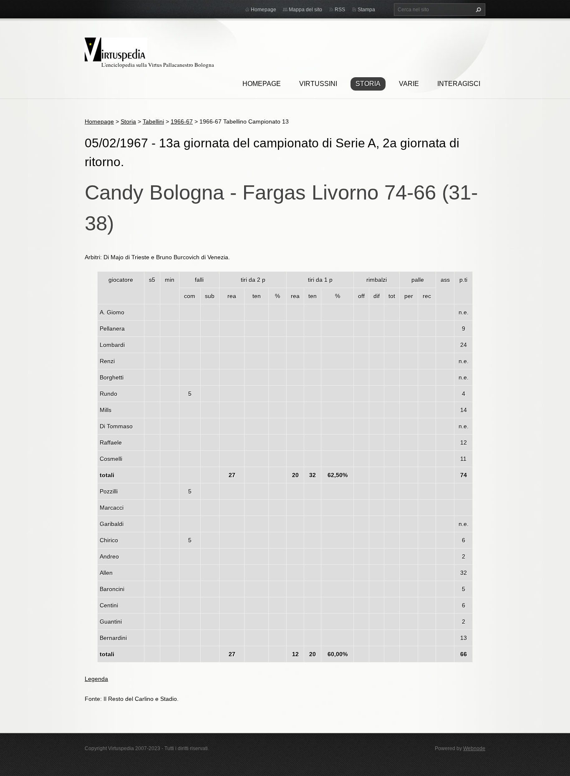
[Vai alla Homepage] (116, 48)
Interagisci (458, 83)
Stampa (366, 10)
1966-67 (182, 121)
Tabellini (153, 121)
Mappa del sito (305, 10)
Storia (368, 83)
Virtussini (318, 83)
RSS (340, 10)
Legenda (96, 678)
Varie (409, 83)
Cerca (477, 9)
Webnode (474, 748)
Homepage (261, 83)
